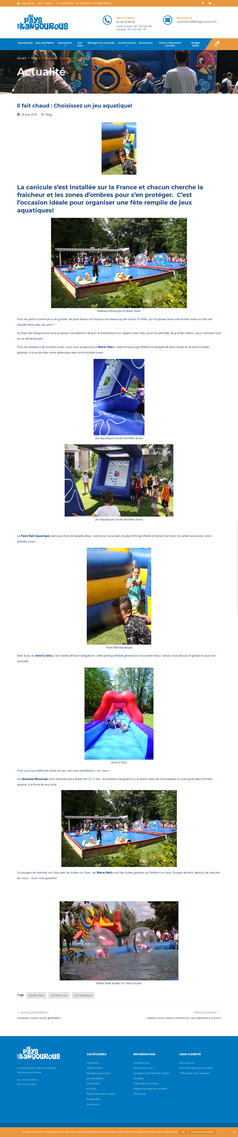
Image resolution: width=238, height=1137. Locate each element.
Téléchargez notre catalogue (195, 1073)
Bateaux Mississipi (35, 779)
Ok (183, 1131)
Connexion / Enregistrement (95, 3)
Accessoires (145, 42)
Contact (47, 3)
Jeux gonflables (44, 42)
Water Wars (106, 347)
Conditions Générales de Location (151, 1073)
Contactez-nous (141, 1062)
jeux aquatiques (83, 995)
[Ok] (233, 1132)
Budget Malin (195, 44)
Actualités (138, 1078)
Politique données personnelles (150, 1088)
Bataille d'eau (36, 995)
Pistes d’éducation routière (170, 44)
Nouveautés (25, 42)
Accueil (21, 58)
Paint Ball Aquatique (35, 536)
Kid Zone (80, 44)
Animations (65, 42)
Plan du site (28, 3)
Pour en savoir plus (202, 1131)
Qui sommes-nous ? (143, 1067)
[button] (215, 45)
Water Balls (105, 872)
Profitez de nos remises (146, 1083)
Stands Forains (127, 42)
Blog (34, 58)
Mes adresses (187, 1062)
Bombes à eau (59, 995)
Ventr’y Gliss (44, 655)
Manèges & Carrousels (101, 42)
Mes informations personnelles (196, 1067)
